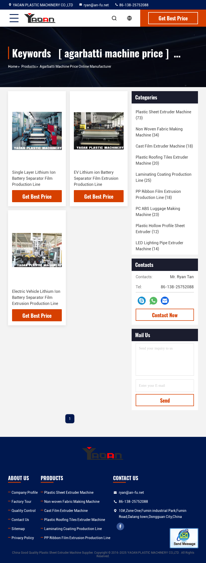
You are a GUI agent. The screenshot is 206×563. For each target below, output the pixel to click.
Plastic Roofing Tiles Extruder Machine (74, 520)
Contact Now (165, 315)
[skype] (141, 300)
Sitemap (18, 529)
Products (28, 66)
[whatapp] (153, 301)
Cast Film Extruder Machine (66, 511)
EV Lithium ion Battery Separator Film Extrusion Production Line (96, 178)
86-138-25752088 (133, 5)
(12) (160, 228)
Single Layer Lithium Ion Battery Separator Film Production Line (34, 178)
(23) (158, 211)
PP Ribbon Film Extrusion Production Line (77, 538)
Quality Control (24, 511)
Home (12, 66)
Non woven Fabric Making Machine (71, 502)
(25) (163, 177)
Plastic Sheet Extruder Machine (68, 492)
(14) (159, 245)
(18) (164, 146)
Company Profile (25, 492)
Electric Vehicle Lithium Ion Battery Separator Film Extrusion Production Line (36, 297)
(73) (163, 115)
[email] (165, 300)
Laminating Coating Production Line (73, 529)
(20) (162, 160)
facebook (120, 526)
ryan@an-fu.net (96, 5)
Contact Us (20, 520)
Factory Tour (21, 502)
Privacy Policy (23, 538)
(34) (159, 132)
